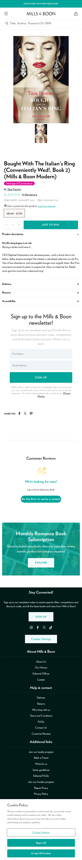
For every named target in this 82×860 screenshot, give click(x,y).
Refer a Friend (41, 757)
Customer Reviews (41, 733)
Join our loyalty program (41, 751)
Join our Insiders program (41, 781)
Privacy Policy (41, 793)
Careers (41, 679)
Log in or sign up (46, 206)
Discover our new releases (41, 3)
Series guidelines (41, 769)
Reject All (41, 842)
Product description (41, 234)
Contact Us (41, 727)
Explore (41, 562)
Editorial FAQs (41, 775)
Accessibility (41, 301)
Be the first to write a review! (41, 499)
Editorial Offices (41, 673)
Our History (41, 667)
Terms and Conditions (41, 715)
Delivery (41, 283)
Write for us (41, 763)
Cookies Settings (41, 639)
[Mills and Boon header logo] (41, 13)
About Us (41, 661)
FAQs (41, 721)
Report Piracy (41, 787)
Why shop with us (41, 709)
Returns (41, 292)
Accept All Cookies (41, 853)
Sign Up (41, 616)
